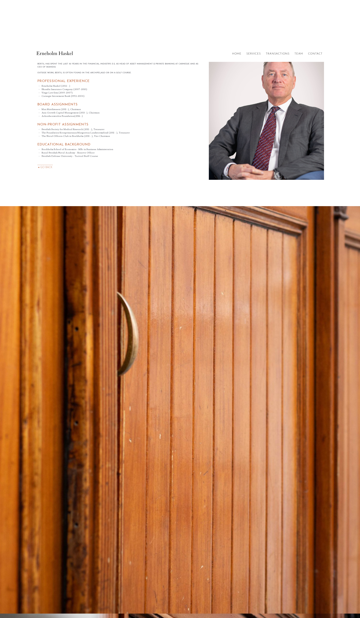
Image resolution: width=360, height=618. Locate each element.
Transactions (277, 54)
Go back (46, 167)
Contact (315, 54)
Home (236, 54)
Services (253, 54)
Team (298, 54)
